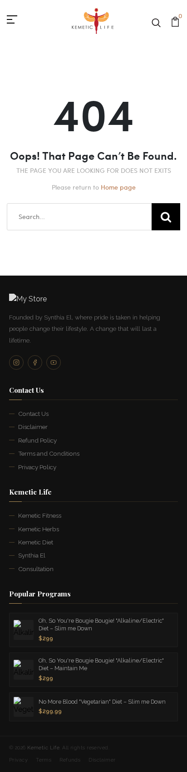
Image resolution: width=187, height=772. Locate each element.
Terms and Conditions (48, 453)
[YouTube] (53, 362)
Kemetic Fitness (39, 515)
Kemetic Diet (35, 542)
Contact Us (33, 413)
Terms (43, 760)
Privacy (18, 760)
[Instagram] (16, 362)
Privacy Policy (37, 467)
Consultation (36, 568)
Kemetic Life (43, 748)
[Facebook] (35, 362)
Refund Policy (37, 440)
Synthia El (31, 555)
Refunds (69, 760)
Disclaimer (33, 426)
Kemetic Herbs (38, 529)
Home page (118, 187)
